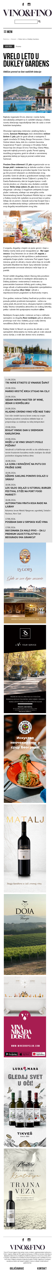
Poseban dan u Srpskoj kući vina (26, 522)
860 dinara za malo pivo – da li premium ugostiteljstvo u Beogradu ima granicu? (25, 534)
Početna (6, 39)
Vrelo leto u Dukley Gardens (28, 39)
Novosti (13, 39)
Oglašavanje (17, 1268)
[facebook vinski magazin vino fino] (23, 4)
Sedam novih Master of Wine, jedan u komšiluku (24, 401)
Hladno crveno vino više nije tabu (27, 411)
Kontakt (42, 1268)
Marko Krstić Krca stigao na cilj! (27, 391)
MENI (9, 32)
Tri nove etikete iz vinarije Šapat (27, 382)
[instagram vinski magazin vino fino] (29, 4)
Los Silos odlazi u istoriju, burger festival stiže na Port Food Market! (28, 491)
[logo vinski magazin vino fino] (27, 15)
